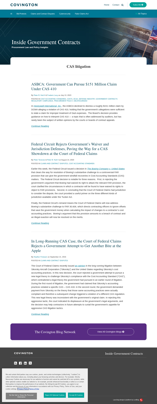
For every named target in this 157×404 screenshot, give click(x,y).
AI (11, 14)
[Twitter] (30, 363)
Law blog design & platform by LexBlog (126, 400)
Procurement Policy (63, 101)
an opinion (80, 266)
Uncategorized (80, 101)
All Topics (142, 14)
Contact (115, 5)
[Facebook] (20, 363)
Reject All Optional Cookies (55, 395)
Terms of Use (34, 389)
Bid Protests (21, 14)
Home (106, 5)
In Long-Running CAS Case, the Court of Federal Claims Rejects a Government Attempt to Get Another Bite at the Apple (76, 245)
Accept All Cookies (76, 395)
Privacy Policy (23, 389)
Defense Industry (87, 99)
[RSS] (15, 363)
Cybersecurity (65, 14)
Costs (69, 99)
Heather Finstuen (40, 257)
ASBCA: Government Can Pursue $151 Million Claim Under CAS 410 (74, 86)
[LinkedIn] (25, 363)
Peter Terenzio (39, 160)
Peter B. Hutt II (39, 95)
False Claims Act (82, 14)
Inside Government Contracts (46, 42)
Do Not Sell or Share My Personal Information (21, 396)
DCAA (75, 99)
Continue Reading (40, 126)
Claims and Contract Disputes (43, 14)
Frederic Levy (52, 95)
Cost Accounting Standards (53, 99)
